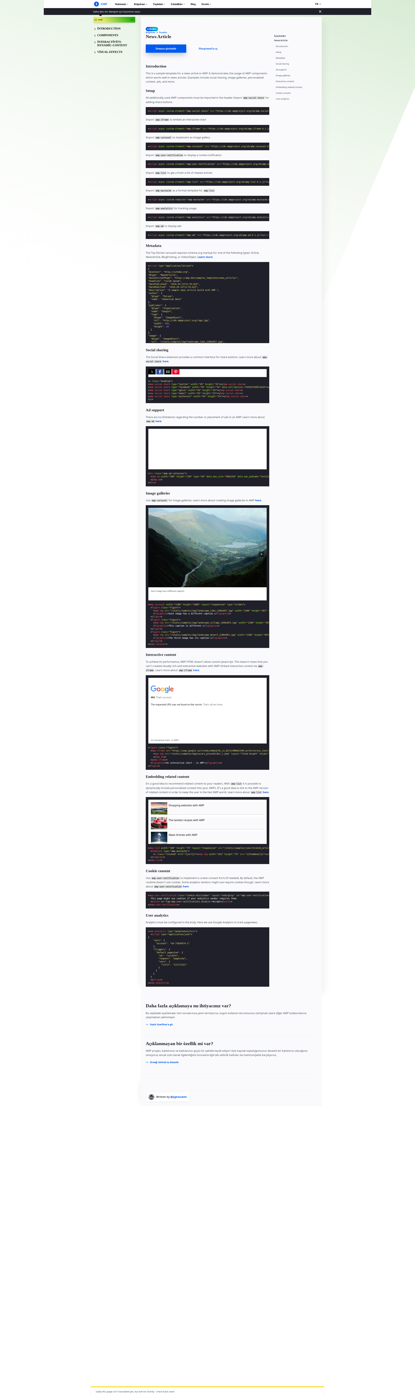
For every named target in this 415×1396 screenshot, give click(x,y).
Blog (193, 4)
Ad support (281, 69)
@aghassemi (178, 1097)
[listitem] (207, 808)
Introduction (282, 46)
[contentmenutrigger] (296, 35)
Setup (278, 52)
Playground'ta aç (208, 48)
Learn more (205, 257)
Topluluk (158, 4)
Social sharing (282, 63)
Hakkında (120, 4)
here (165, 361)
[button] (152, 371)
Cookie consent (283, 93)
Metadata (280, 58)
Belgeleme (139, 4)
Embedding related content (289, 87)
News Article (281, 40)
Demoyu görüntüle (166, 48)
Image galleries (283, 75)
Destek (205, 4)
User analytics (282, 99)
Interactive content (285, 81)
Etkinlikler (177, 4)
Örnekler (163, 32)
